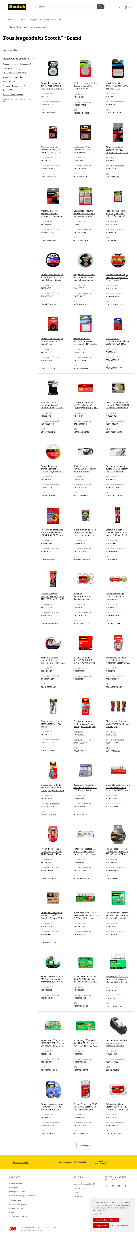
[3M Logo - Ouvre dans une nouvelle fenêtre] (17, 6)
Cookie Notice (99, 1214)
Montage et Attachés (17, 1192)
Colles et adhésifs (16, 1183)
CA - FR (121, 7)
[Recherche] (100, 6)
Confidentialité (35, 1227)
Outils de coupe (15, 1200)
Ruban (11, 1212)
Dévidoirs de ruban (16, 1208)
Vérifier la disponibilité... (101, 1162)
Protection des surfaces (18, 1204)
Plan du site (78, 1196)
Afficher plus (86, 1146)
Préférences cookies (50, 1227)
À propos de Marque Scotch (85, 1184)
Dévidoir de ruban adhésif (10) (15, 73)
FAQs (22, 19)
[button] (119, 1225)
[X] (107, 1186)
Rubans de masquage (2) (13, 94)
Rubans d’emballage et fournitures (22, 1196)
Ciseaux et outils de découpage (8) (17, 64)
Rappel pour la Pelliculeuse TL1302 (47, 19)
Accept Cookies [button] (101, 1226)
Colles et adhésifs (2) (11, 68)
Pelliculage (13, 1188)
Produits (11, 19)
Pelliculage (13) (9, 81)
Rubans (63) (7, 90)
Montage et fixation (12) (12, 77)
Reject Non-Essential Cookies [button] (106, 1220)
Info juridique (24, 1227)
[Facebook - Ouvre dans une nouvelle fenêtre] (126, 1186)
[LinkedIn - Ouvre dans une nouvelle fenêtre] (113, 1186)
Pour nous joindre (20, 1162)
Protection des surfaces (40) (14, 86)
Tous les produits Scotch (18, 1217)
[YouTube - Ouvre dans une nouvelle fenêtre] (119, 1186)
